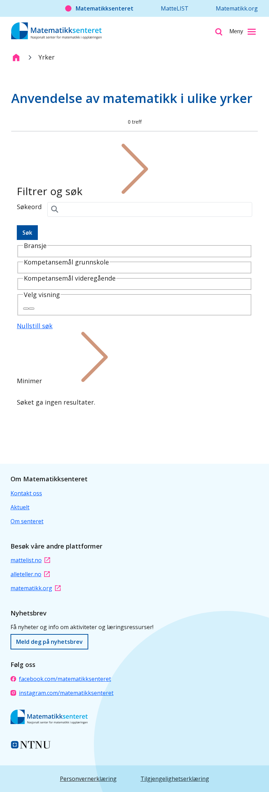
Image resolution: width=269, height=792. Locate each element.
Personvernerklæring (88, 779)
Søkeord (29, 206)
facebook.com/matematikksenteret (65, 679)
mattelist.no (26, 560)
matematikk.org (31, 588)
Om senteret (27, 521)
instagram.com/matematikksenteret (66, 693)
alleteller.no (26, 574)
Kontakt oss (26, 493)
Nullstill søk (35, 326)
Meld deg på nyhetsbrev (49, 642)
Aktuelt (20, 507)
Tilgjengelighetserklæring (174, 779)
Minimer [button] (29, 381)
